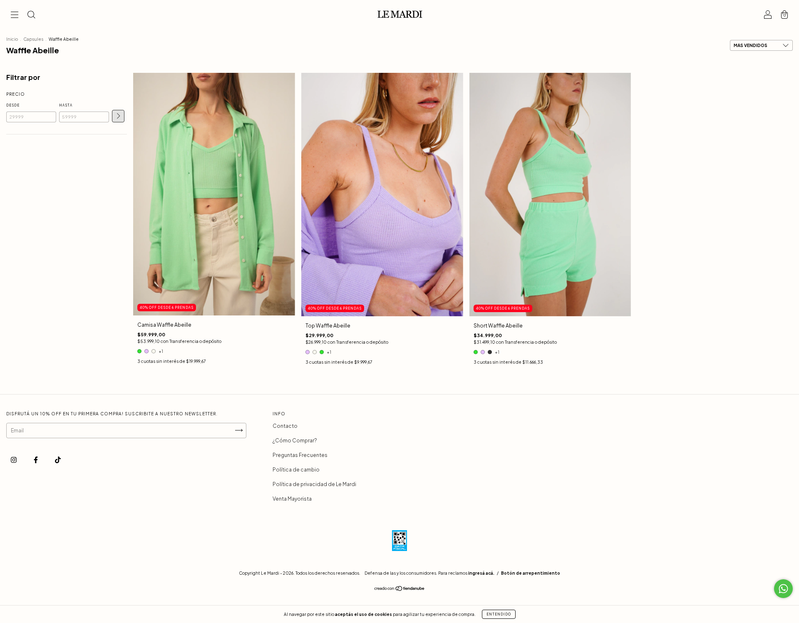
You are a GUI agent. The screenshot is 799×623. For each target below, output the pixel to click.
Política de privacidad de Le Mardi (314, 484)
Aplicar (118, 116)
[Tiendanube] (400, 589)
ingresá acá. (481, 573)
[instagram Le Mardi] (14, 460)
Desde (13, 105)
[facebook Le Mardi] (36, 460)
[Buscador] (31, 15)
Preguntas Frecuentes (300, 455)
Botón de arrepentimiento (530, 573)
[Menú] (14, 15)
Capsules (33, 39)
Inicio (12, 39)
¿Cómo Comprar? (295, 440)
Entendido (498, 614)
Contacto (285, 426)
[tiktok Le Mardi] (57, 460)
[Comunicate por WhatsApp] (783, 588)
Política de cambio (296, 470)
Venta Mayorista (292, 499)
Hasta (65, 105)
